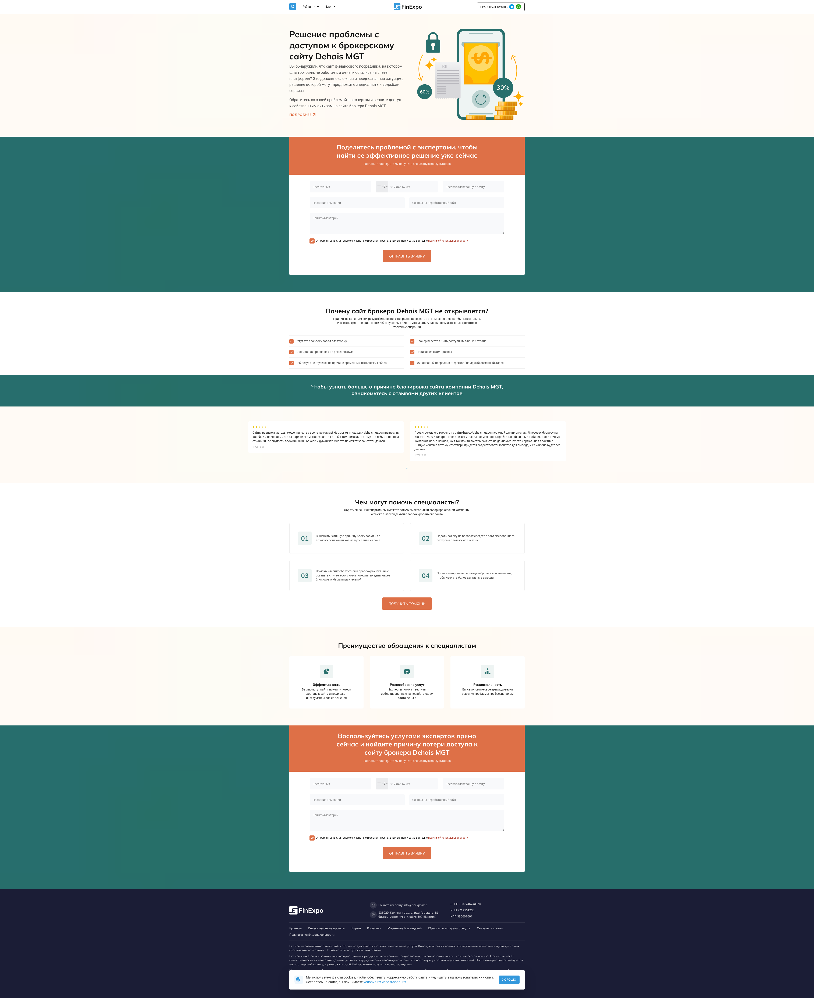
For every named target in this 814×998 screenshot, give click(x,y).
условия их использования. (385, 982)
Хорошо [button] (509, 979)
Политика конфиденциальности (312, 934)
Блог (329, 6)
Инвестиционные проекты (326, 928)
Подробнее (300, 115)
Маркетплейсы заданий (404, 928)
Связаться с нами (490, 928)
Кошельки (374, 928)
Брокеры (295, 928)
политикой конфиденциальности (448, 240)
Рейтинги (309, 6)
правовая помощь (493, 6)
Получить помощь (407, 603)
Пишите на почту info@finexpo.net (402, 905)
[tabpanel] (326, 437)
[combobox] (382, 186)
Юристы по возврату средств (449, 928)
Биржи (356, 928)
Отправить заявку (407, 256)
